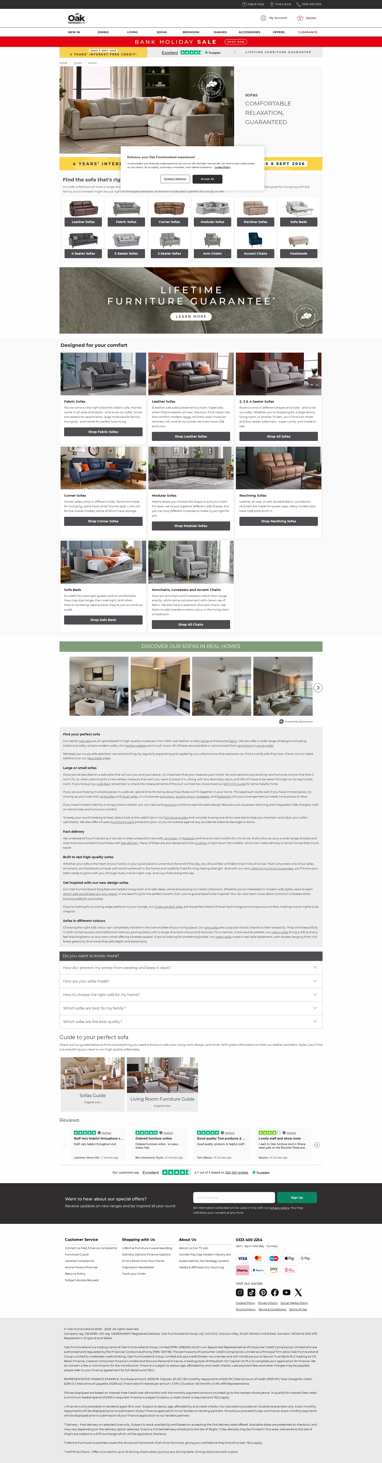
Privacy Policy (268, 1303)
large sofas (107, 796)
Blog (168, 1248)
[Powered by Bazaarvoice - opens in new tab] (296, 722)
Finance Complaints (102, 1248)
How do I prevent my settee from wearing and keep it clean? (117, 968)
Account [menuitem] (278, 17)
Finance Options (159, 1254)
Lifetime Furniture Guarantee (271, 868)
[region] (192, 168)
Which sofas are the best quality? (92, 1022)
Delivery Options (134, 1254)
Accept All (207, 179)
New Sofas (94, 758)
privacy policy (279, 1207)
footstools (224, 796)
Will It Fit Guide (234, 784)
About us (185, 1248)
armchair (171, 838)
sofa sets (85, 741)
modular (201, 843)
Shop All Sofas (278, 436)
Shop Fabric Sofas (103, 432)
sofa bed (103, 784)
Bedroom (191, 32)
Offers (279, 32)
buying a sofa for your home (83, 898)
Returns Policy (75, 1273)
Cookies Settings (175, 178)
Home (63, 63)
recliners (170, 804)
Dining (103, 32)
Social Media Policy (294, 1303)
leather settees (136, 745)
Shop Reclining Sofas (278, 521)
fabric (233, 741)
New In (74, 32)
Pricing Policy (246, 1309)
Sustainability (189, 1261)
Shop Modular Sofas (190, 526)
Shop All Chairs (190, 625)
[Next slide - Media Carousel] (318, 687)
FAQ (84, 1248)
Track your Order (134, 1273)
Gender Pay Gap (190, 1254)
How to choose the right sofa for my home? (101, 995)
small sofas (130, 796)
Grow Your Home (152, 1261)
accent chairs (185, 796)
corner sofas (264, 745)
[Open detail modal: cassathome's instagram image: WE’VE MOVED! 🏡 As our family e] (160, 686)
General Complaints (79, 1261)
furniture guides (176, 817)
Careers (223, 1261)
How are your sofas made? (86, 981)
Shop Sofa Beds (103, 620)
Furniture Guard (122, 822)
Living (132, 32)
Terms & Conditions (272, 1309)
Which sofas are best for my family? (94, 1008)
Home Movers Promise (81, 1267)
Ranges (220, 32)
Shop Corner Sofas (103, 521)
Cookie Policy (245, 1303)
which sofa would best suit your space (90, 894)
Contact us (72, 1248)
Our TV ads (200, 1248)
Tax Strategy (208, 1261)
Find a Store (130, 1261)
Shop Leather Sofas (191, 436)
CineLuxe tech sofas (168, 906)
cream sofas (279, 932)
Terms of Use (298, 1309)
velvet (205, 741)
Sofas (162, 32)
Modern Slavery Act (217, 1254)
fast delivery (129, 843)
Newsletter (146, 1267)
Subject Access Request (82, 1280)
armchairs (245, 745)
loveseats (203, 796)
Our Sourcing (214, 1267)
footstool (188, 838)
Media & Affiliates (191, 1267)
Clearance (307, 32)
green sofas (223, 936)
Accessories (249, 32)
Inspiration (130, 1267)
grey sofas (211, 927)
